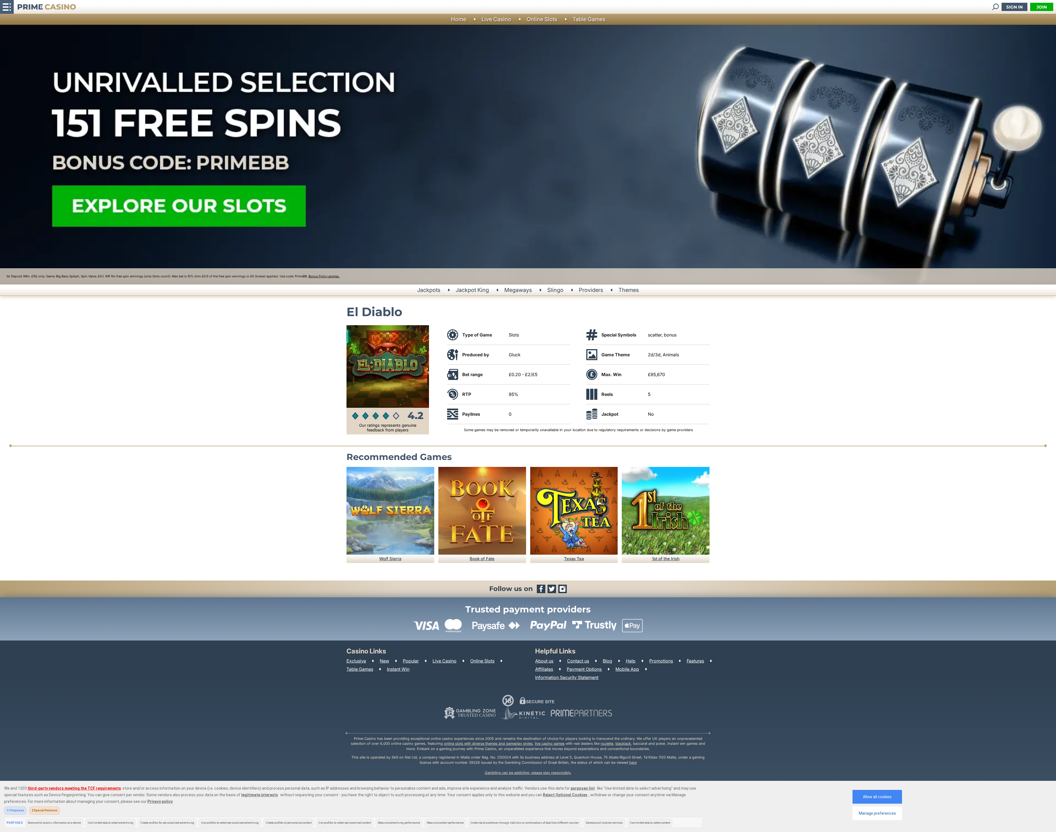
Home (458, 19)
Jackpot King (472, 290)
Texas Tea (574, 558)
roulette (607, 743)
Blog (607, 661)
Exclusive (356, 661)
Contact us (578, 661)
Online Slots (542, 19)
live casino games (550, 743)
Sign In (1014, 7)
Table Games (589, 19)
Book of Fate (482, 558)
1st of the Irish (666, 558)
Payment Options (584, 669)
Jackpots (428, 290)
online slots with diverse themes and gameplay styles (488, 743)
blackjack (623, 743)
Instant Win (398, 669)
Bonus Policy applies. (324, 276)
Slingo (555, 290)
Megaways (518, 290)
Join (1041, 7)
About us (544, 661)
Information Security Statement (566, 677)
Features (695, 661)
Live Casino (496, 19)
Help (631, 661)
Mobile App (627, 669)
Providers (591, 290)
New (384, 661)
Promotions (661, 661)
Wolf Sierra (390, 558)
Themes (628, 290)
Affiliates (544, 669)
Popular (411, 661)
